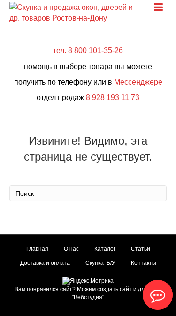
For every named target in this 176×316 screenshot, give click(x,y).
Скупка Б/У (100, 263)
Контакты (143, 263)
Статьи (140, 249)
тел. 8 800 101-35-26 (88, 50)
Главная (37, 249)
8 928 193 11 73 (112, 97)
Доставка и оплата (45, 263)
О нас (71, 249)
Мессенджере (138, 82)
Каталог (104, 249)
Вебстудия (88, 297)
